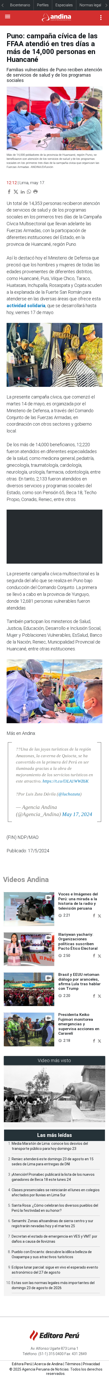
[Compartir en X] (99, 915)
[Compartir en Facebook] (94, 915)
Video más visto (54, 1060)
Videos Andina (26, 879)
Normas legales (92, 5)
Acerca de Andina (48, 1364)
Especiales (64, 5)
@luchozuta (69, 794)
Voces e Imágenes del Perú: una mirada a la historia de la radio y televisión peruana (78, 901)
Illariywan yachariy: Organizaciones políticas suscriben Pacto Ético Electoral (78, 941)
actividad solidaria (26, 305)
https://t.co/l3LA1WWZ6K (65, 781)
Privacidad (91, 1364)
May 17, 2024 (77, 814)
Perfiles (43, 5)
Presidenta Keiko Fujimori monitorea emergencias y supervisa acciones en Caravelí (78, 1024)
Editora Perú (22, 1364)
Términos (73, 1364)
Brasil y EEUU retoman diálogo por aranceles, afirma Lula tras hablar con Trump (79, 981)
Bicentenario (20, 5)
